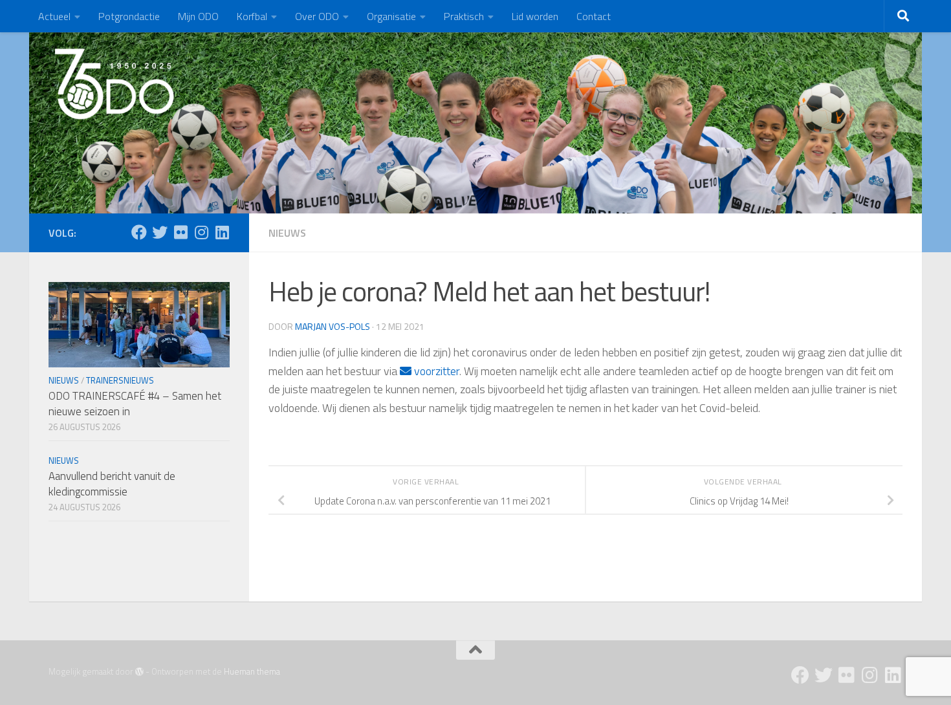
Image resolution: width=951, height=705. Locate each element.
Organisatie (391, 16)
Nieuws (287, 233)
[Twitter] (160, 232)
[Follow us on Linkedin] (222, 232)
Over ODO (317, 16)
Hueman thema (252, 671)
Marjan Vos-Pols (332, 326)
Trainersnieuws (120, 380)
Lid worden (535, 16)
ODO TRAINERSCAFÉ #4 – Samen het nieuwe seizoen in (135, 403)
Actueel (54, 16)
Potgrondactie (129, 16)
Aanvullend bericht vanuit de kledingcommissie (112, 484)
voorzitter (435, 371)
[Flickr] (180, 232)
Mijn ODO (198, 16)
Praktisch (464, 16)
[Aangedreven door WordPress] (139, 671)
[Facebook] (139, 232)
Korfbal (252, 16)
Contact (593, 16)
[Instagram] (201, 232)
